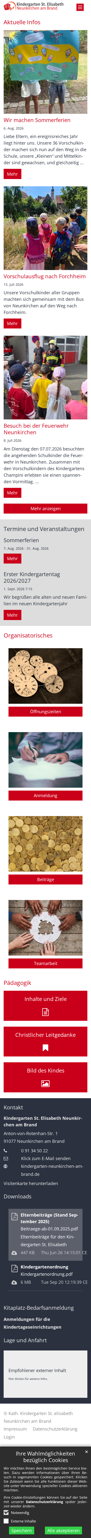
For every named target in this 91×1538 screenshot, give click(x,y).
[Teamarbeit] (45, 928)
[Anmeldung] (45, 760)
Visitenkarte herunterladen (31, 1183)
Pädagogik (17, 982)
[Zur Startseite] (34, 6)
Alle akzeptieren (63, 1530)
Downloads (17, 1196)
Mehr (12, 174)
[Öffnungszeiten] (45, 676)
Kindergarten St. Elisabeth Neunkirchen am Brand (43, 1121)
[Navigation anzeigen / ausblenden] (80, 7)
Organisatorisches (28, 635)
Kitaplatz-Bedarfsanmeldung (39, 1307)
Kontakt (13, 1107)
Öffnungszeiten (45, 711)
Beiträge (45, 879)
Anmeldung (45, 795)
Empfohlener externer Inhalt (37, 1370)
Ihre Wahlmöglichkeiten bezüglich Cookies (45, 1456)
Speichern (21, 1530)
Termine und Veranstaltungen (44, 528)
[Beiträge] (45, 844)
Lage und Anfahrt (25, 1340)
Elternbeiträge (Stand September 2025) (49, 1218)
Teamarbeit (45, 963)
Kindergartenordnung (44, 1267)
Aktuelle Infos (22, 22)
